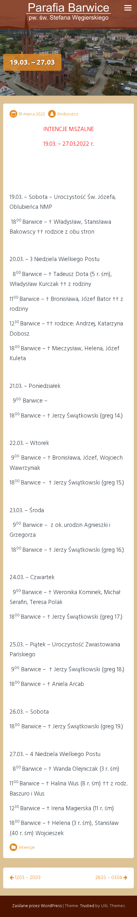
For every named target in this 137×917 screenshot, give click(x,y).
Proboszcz (67, 114)
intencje (27, 847)
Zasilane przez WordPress (37, 906)
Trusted (87, 906)
